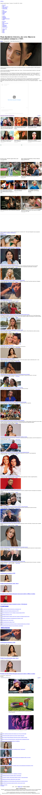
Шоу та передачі (5, 6)
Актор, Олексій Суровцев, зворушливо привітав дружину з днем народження (14, 506)
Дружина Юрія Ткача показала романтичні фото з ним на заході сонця (12, 561)
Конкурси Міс (4, 8)
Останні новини (4, 606)
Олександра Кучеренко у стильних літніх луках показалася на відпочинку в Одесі (16, 765)
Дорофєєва (8, 232)
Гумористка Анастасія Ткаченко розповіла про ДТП (9, 264)
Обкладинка (4, 11)
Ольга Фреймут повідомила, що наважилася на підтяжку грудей (11, 618)
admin (9, 248)
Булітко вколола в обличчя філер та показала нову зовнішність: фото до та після (15, 757)
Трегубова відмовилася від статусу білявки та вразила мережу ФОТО (12, 280)
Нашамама (4, 17)
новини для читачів (3, 784)
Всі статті (4, 21)
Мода (3, 10)
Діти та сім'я (4, 7)
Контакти (4, 16)
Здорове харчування (6, 18)
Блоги (3, 32)
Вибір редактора (5, 627)
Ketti (9, 267)
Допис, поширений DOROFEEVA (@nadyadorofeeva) (14, 113)
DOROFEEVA (13, 232)
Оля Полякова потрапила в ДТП (6, 299)
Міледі (3, 19)
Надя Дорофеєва (3, 232)
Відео (3, 14)
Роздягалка (18, 248)
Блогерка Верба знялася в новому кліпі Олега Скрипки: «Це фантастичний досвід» (15, 314)
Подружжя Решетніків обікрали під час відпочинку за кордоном (11, 387)
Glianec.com (20, 786)
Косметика (4, 12)
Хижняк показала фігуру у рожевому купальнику (11, 773)
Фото (3, 30)
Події (3, 22)
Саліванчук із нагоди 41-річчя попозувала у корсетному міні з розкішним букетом (14, 452)
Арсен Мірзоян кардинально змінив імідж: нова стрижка (10, 522)
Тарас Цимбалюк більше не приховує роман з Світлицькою (10, 489)
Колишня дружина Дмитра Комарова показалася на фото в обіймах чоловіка (13, 436)
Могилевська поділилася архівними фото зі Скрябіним (10, 475)
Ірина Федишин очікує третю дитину (6, 345)
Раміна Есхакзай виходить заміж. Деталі (7, 358)
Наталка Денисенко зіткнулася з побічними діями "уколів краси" (12, 749)
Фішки (3, 13)
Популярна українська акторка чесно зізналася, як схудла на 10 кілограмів (13, 733)
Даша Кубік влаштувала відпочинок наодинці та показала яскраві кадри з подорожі (15, 374)
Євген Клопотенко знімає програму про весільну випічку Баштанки (12, 420)
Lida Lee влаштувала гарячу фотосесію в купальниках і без (10, 247)
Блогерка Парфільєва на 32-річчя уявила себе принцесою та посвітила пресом (14, 781)
